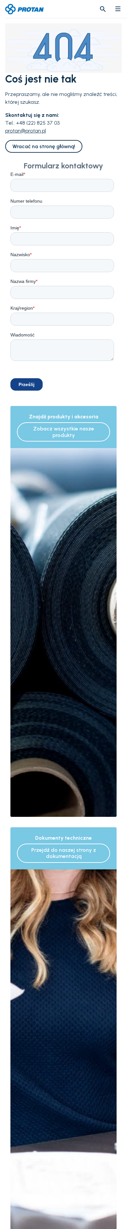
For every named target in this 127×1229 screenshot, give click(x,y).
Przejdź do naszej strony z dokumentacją (63, 853)
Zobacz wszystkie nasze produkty (63, 432)
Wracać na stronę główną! (43, 146)
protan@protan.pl (25, 131)
